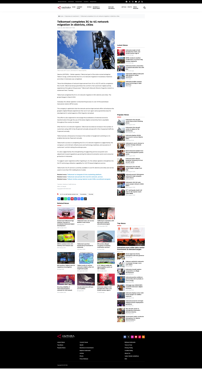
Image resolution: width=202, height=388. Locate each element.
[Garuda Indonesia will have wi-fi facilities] (86, 279)
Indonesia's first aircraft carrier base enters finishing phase (134, 121)
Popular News (78, 1)
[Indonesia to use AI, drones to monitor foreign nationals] (121, 145)
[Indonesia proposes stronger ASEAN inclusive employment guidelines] (121, 303)
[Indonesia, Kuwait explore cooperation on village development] (121, 271)
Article (124, 7)
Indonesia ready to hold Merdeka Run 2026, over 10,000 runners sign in (104, 288)
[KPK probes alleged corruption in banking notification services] (106, 236)
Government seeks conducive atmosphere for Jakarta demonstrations (135, 318)
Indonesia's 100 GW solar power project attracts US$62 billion (135, 184)
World (89, 7)
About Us (127, 353)
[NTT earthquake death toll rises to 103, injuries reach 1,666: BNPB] (121, 192)
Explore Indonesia (111, 7)
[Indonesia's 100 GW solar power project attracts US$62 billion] (121, 184)
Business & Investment (96, 7)
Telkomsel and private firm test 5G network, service (85, 177)
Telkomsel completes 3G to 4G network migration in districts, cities (100, 16)
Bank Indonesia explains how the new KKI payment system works (134, 152)
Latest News (71, 1)
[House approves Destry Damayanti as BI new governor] (121, 256)
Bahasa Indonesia (62, 1)
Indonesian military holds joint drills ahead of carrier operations (135, 75)
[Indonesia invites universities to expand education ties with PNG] (121, 68)
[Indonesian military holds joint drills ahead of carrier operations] (121, 76)
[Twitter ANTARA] (129, 1)
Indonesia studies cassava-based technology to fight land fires (134, 83)
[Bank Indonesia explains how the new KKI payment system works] (121, 153)
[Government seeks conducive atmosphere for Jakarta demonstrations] (121, 319)
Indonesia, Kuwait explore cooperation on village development (133, 271)
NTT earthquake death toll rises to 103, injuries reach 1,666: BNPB (134, 191)
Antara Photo (93, 1)
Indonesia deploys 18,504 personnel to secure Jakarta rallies (134, 137)
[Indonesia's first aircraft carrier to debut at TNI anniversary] (121, 129)
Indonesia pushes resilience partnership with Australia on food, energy (134, 278)
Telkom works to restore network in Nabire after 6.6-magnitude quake (85, 267)
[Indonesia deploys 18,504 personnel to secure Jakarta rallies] (121, 137)
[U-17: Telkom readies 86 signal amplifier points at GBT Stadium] (106, 258)
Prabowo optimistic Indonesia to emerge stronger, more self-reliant (135, 263)
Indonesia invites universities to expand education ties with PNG (135, 67)
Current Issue (79, 7)
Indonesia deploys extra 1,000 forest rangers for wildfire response (135, 294)
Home (73, 7)
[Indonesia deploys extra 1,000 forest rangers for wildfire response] (121, 295)
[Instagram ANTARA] (132, 1)
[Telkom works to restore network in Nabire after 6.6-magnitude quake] (86, 258)
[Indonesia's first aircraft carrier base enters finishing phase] (121, 122)
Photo (130, 7)
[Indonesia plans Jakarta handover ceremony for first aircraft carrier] (121, 161)
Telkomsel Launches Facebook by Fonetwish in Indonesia (85, 245)
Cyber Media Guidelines (132, 356)
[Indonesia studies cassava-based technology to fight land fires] (121, 84)
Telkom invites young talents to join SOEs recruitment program (89, 179)
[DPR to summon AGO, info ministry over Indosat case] (66, 236)
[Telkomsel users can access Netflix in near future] (86, 213)
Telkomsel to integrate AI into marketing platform (84, 174)
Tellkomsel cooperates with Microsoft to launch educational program (105, 222)
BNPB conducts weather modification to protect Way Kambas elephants (134, 59)
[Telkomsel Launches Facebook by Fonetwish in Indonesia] (86, 236)
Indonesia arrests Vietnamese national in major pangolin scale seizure (135, 176)
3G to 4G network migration (69, 194)
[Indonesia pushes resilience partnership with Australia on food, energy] (121, 279)
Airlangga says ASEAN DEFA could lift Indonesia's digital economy (134, 286)
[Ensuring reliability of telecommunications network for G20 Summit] (66, 279)
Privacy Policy (129, 347)
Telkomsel (83, 194)
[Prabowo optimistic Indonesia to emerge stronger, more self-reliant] (121, 263)
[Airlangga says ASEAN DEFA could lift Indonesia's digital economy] (121, 287)
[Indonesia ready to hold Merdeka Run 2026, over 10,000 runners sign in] (106, 279)
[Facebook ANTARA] (126, 1)
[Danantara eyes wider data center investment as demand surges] (131, 236)
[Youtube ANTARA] (136, 1)
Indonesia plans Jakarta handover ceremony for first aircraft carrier (134, 160)
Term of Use (128, 345)
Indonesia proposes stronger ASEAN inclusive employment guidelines (134, 302)
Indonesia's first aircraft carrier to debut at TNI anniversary (133, 129)
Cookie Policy (129, 350)
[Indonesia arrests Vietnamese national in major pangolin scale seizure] (121, 176)
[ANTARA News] (64, 7)
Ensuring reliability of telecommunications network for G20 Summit (64, 288)
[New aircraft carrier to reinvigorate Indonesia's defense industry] (121, 311)
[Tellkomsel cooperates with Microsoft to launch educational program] (106, 213)
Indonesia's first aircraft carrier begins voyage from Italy (134, 168)
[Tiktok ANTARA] (139, 1)
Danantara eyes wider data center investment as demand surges (130, 248)
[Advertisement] (131, 31)
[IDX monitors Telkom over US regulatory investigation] (66, 258)
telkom (91, 194)
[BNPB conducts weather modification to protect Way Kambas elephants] (121, 60)
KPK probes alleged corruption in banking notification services (103, 245)
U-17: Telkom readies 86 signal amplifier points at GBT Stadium (104, 267)
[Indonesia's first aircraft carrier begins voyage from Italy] (121, 169)
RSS (126, 359)
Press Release (135, 7)
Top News (86, 1)
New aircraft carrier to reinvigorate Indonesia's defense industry (133, 310)
